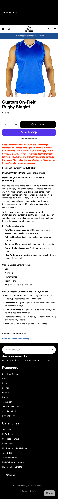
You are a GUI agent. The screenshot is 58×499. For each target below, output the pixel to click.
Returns (5, 392)
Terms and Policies (29, 491)
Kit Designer (7, 434)
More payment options (29, 139)
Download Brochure (10, 374)
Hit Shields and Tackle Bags (14, 448)
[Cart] (55, 29)
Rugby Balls (7, 443)
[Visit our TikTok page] (10, 12)
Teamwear (6, 429)
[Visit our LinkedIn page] (16, 12)
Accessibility (7, 402)
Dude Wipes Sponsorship (13, 462)
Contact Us (10, 474)
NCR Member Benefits (12, 467)
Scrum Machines (9, 457)
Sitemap (5, 388)
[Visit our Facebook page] (4, 12)
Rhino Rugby (24, 485)
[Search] (9, 29)
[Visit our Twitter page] (13, 12)
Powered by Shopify (37, 485)
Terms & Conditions (10, 406)
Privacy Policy (8, 416)
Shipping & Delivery (10, 411)
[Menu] (3, 29)
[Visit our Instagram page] (7, 12)
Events (5, 397)
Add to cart (40, 124)
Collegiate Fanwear (10, 439)
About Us (6, 378)
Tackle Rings (7, 453)
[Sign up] (52, 350)
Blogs (4, 383)
